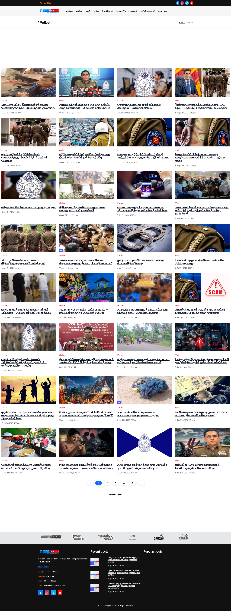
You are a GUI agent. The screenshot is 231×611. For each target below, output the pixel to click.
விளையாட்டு (121, 11)
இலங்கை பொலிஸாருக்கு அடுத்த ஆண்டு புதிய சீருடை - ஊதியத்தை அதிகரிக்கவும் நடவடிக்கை (201, 106)
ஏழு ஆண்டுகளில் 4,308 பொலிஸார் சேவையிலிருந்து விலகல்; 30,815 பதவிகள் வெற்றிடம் (24, 157)
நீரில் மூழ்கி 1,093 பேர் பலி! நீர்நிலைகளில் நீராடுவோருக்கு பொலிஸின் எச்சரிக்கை (197, 466)
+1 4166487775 (51, 572)
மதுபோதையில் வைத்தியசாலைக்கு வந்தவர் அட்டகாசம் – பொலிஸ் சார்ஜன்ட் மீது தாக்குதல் (26, 311)
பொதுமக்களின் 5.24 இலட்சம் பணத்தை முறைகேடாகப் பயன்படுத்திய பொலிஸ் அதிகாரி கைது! (200, 157)
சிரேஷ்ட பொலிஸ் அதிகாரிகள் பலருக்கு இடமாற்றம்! (28, 207)
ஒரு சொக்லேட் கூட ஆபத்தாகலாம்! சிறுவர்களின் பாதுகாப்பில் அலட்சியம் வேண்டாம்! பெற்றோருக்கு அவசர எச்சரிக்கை (27, 415)
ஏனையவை (162, 11)
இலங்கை (69, 11)
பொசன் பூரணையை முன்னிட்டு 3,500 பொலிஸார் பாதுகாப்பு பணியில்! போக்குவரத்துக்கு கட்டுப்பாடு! (86, 413)
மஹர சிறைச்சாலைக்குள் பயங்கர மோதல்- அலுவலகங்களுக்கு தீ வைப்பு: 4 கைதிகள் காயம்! (85, 261)
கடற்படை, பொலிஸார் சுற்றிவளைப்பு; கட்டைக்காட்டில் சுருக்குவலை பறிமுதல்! (138, 413)
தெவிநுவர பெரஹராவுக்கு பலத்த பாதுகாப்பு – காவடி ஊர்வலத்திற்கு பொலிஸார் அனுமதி (83, 311)
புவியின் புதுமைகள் (147, 11)
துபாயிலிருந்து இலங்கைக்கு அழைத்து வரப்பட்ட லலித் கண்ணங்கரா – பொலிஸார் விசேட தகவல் (84, 106)
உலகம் (87, 11)
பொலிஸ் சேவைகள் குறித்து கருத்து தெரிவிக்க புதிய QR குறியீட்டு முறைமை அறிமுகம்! (142, 466)
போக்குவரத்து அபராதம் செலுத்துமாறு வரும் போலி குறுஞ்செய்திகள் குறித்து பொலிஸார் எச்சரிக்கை (202, 361)
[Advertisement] (73, 51)
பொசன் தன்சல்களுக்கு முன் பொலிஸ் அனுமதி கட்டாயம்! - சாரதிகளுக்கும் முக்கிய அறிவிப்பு (26, 466)
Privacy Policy (43, 567)
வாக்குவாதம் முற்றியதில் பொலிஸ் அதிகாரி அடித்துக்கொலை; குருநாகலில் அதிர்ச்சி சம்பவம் (143, 156)
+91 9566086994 (50, 581)
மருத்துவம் (133, 11)
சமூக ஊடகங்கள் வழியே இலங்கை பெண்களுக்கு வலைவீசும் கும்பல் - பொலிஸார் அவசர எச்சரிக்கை (86, 466)
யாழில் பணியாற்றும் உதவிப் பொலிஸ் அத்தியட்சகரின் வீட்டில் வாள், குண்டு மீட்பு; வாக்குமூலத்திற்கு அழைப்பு (24, 362)
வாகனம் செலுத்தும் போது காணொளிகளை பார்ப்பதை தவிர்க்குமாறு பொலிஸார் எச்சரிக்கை (142, 209)
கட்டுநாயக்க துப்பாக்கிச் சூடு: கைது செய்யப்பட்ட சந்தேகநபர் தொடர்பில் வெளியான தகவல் (143, 361)
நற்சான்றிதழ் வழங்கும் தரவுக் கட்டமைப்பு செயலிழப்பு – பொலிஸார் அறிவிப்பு (139, 106)
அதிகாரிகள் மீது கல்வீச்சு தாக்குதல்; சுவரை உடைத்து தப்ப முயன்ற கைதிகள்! (82, 209)
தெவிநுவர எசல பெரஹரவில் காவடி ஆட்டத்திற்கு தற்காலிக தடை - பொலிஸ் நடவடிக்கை (143, 311)
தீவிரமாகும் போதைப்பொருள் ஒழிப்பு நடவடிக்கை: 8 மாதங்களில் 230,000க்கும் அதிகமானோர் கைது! (86, 361)
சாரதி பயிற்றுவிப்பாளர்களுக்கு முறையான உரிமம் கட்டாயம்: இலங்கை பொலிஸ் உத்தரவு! (201, 413)
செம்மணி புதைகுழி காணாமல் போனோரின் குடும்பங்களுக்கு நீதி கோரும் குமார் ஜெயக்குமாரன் (124, 585)
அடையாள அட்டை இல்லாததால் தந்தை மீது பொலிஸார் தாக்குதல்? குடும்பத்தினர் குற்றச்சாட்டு (28, 106)
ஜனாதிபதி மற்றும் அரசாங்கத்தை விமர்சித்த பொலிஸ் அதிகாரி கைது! (140, 261)
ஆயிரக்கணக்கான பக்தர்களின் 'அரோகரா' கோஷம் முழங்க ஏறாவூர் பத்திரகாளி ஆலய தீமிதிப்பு (124, 572)
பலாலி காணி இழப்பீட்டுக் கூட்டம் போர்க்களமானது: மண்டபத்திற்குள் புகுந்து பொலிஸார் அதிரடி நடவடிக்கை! (202, 210)
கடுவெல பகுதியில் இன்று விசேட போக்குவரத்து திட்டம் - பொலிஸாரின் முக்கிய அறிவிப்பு (84, 156)
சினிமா (96, 11)
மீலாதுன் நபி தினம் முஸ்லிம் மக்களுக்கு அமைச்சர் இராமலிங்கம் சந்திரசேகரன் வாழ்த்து (123, 559)
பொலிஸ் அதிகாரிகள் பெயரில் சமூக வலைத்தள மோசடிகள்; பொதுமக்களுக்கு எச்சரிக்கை (200, 311)
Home (182, 22)
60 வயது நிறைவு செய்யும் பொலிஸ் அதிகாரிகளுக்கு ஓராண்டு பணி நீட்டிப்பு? (23, 261)
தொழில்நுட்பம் (107, 11)
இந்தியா (79, 11)
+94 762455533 (53, 576)
